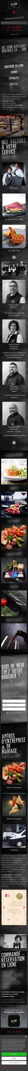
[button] (25, 1037)
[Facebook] (8, 27)
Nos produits (17, 30)
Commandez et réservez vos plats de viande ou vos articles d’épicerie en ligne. (13, 994)
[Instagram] (11, 27)
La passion (14, 188)
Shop (7, 30)
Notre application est (14, 1011)
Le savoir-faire (14, 250)
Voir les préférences (14, 1062)
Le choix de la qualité (14, 219)
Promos (14, 72)
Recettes (14, 84)
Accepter (14, 1054)
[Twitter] (14, 27)
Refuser (14, 1058)
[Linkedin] (17, 27)
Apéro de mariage (14, 819)
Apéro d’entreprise (14, 787)
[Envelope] (20, 27)
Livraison (14, 850)
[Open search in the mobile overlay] (14, 22)
